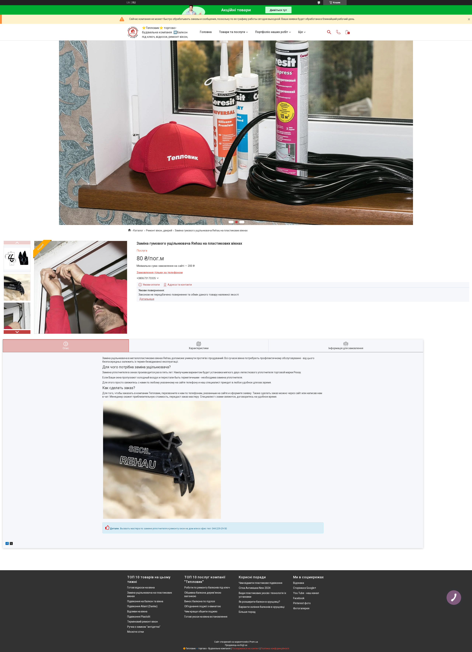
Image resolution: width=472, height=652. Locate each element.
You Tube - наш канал (306, 593)
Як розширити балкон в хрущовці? (259, 601)
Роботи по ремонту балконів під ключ (207, 587)
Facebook (298, 598)
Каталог (138, 230)
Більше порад (247, 611)
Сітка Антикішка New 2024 (254, 587)
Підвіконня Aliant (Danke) (142, 606)
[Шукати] (329, 32)
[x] (11, 544)
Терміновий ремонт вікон (142, 621)
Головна (206, 32)
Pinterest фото (302, 603)
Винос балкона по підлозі (199, 601)
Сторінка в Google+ (304, 587)
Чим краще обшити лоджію (200, 611)
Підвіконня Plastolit (138, 616)
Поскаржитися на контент (245, 648)
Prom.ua (253, 642)
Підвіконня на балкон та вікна (145, 601)
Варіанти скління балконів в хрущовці (261, 606)
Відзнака (298, 582)
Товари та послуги (232, 32)
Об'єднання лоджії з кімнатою (202, 606)
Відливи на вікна (137, 611)
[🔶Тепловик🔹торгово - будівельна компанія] (132, 32)
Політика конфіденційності (275, 648)
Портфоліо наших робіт (271, 32)
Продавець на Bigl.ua (236, 645)
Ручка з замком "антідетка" (143, 626)
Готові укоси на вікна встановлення (205, 616)
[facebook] (7, 544)
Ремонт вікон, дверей (159, 230)
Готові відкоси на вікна (141, 587)
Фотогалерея (301, 608)
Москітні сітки (135, 631)
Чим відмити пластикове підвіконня (260, 582)
